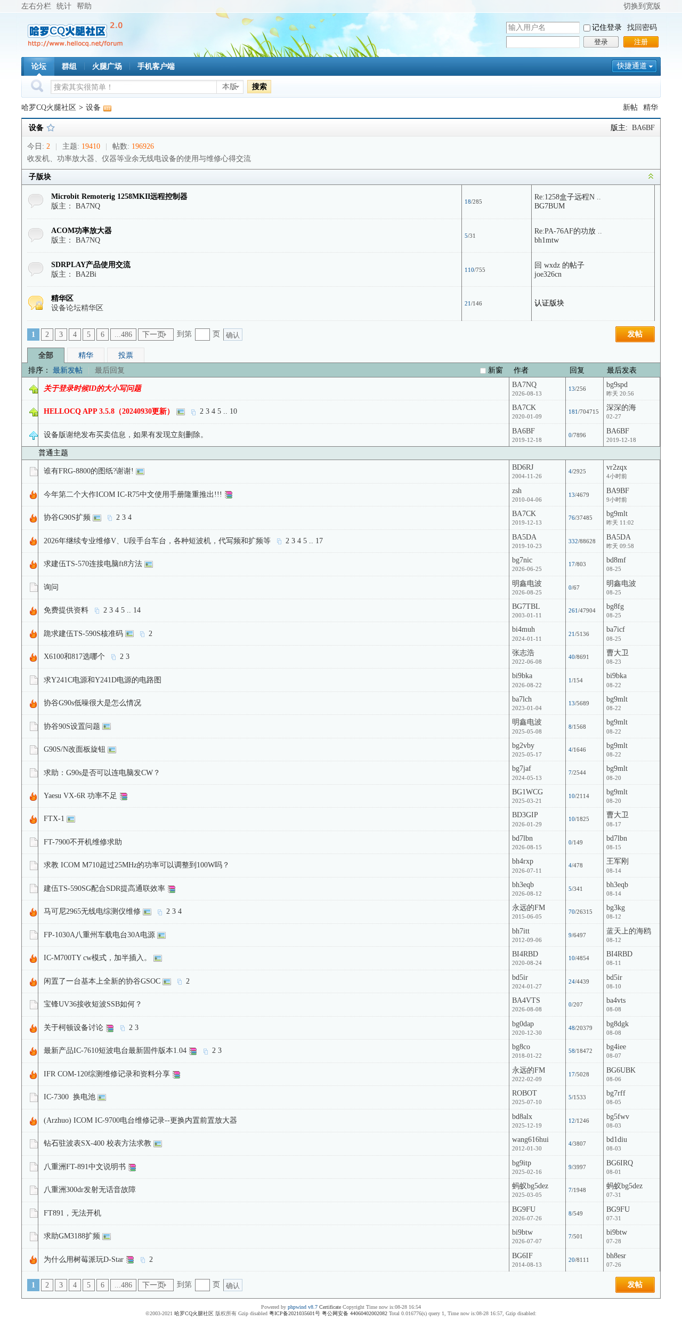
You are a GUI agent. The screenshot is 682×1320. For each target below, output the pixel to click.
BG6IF (522, 1256)
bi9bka (522, 676)
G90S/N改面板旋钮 (74, 749)
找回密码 (642, 27)
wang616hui (530, 1140)
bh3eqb (523, 885)
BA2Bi (86, 274)
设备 (93, 107)
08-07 (613, 1055)
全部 (45, 355)
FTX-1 (54, 819)
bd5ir (520, 977)
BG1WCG (527, 792)
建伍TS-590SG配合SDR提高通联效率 (104, 888)
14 (137, 610)
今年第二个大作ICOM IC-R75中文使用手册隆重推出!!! (133, 494)
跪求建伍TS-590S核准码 (83, 634)
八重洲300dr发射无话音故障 (90, 1190)
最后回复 (110, 370)
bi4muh (523, 629)
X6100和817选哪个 (74, 657)
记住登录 (607, 27)
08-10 (613, 986)
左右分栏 (36, 6)
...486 (123, 335)
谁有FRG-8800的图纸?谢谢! (89, 471)
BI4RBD (525, 954)
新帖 (630, 107)
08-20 (613, 778)
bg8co (521, 1047)
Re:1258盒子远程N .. (567, 197)
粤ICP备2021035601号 (294, 1313)
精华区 (62, 298)
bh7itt (521, 931)
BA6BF (643, 128)
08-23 (613, 661)
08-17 (613, 824)
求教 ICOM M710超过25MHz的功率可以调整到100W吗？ (137, 865)
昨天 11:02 (620, 522)
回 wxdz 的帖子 (559, 265)
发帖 (635, 334)
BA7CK (524, 408)
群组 (69, 66)
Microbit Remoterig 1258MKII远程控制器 (119, 196)
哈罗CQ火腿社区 (48, 107)
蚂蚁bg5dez (530, 1186)
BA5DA (524, 537)
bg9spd (617, 385)
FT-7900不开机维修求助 (83, 842)
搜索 (259, 86)
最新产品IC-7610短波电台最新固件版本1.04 (115, 1051)
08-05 (613, 1102)
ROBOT (524, 1093)
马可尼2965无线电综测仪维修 (92, 911)
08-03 (613, 1125)
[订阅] (107, 107)
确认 (233, 335)
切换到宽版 (642, 6)
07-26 (613, 1264)
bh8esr (616, 1256)
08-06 (613, 1079)
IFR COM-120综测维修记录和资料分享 (107, 1074)
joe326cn (548, 274)
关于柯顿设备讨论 (73, 1028)
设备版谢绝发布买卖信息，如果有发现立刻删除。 (126, 435)
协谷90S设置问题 (72, 726)
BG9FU (523, 1209)
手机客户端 (156, 66)
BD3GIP (525, 815)
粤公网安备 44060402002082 (354, 1313)
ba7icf (615, 629)
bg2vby (523, 746)
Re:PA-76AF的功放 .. (568, 231)
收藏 (50, 127)
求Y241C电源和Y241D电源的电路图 (102, 680)
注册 (641, 42)
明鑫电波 (527, 583)
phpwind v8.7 (303, 1307)
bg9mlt (617, 514)
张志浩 (523, 653)
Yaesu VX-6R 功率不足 (80, 796)
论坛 (38, 66)
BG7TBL (526, 606)
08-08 (613, 1009)
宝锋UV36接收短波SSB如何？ (93, 1004)
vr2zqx (616, 467)
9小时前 (616, 499)
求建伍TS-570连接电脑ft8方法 (93, 564)
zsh (517, 491)
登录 (601, 42)
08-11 (613, 963)
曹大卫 (617, 653)
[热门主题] (33, 494)
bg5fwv (617, 1117)
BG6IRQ (619, 1163)
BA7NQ (88, 206)
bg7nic (522, 560)
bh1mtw (546, 240)
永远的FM (528, 908)
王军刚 (617, 861)
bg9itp (521, 1163)
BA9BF (617, 491)
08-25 (613, 569)
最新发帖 (68, 370)
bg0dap (523, 1024)
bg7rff (616, 1093)
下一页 (153, 335)
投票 (125, 355)
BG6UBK (621, 1070)
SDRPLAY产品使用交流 (91, 265)
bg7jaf (521, 768)
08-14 (613, 870)
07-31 (613, 1195)
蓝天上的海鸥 (628, 931)
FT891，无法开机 (72, 1213)
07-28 (613, 1241)
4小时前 (616, 476)
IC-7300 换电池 (69, 1097)
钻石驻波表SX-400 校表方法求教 (97, 1143)
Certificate (330, 1307)
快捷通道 (632, 66)
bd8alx (522, 1117)
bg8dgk (617, 1024)
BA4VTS (526, 1000)
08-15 (613, 847)
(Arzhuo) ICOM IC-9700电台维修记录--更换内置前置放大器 (140, 1120)
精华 (650, 107)
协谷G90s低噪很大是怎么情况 (92, 703)
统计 (63, 6)
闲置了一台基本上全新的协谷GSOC (102, 981)
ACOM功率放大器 (81, 231)
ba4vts (616, 1000)
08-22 (613, 685)
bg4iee (616, 1047)
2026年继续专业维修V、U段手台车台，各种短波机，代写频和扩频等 (157, 541)
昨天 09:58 (620, 546)
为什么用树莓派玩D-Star (84, 1259)
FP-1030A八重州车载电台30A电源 (99, 935)
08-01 (613, 1172)
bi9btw (522, 1232)
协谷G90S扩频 (67, 517)
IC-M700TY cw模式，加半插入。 (97, 958)
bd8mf (616, 560)
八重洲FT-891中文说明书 (85, 1167)
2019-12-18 (621, 440)
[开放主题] (34, 471)
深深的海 (621, 408)
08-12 (613, 916)
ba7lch (522, 699)
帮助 (84, 6)
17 (319, 541)
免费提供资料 (66, 610)
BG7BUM (549, 206)
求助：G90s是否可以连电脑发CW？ (102, 773)
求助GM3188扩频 (72, 1236)
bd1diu (616, 1140)
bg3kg (615, 908)
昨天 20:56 (620, 393)
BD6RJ (522, 467)
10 (233, 411)
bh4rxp (522, 861)
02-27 (613, 416)
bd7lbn (522, 838)
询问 (51, 587)
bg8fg (615, 606)
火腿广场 (107, 66)
